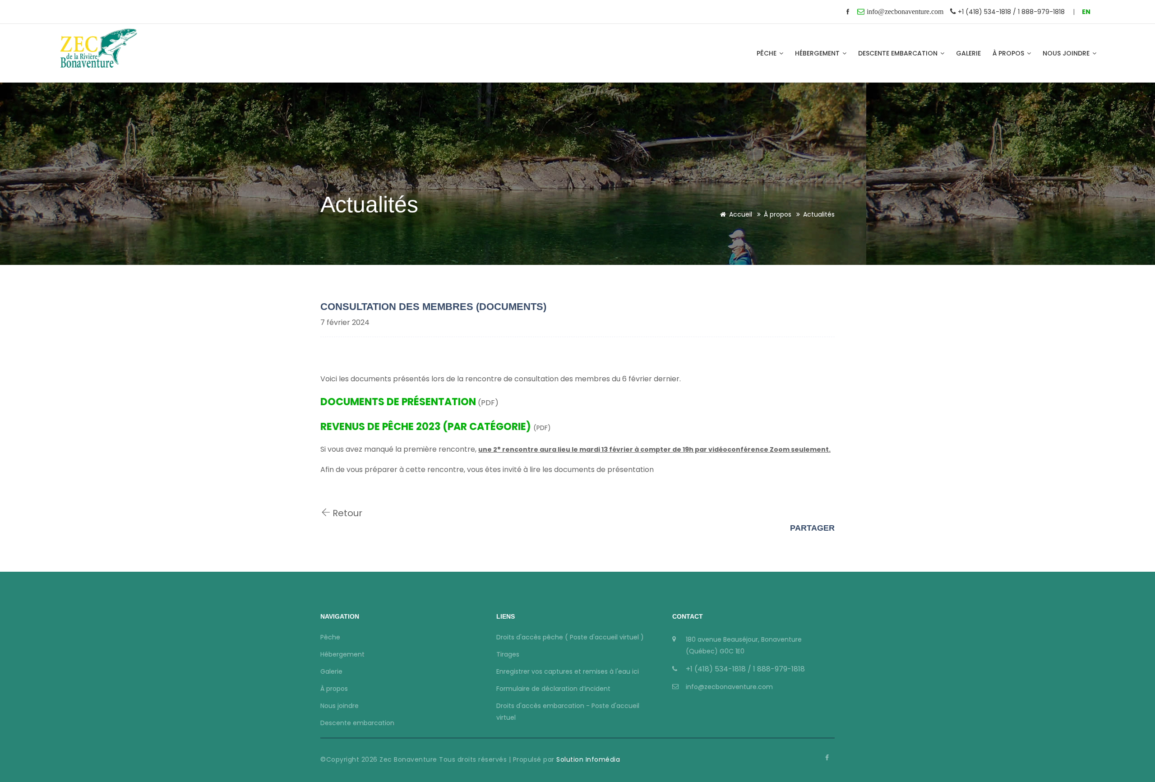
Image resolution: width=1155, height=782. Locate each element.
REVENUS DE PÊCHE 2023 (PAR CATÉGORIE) (425, 427)
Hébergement (818, 53)
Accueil (740, 214)
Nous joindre (1067, 53)
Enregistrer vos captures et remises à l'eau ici (567, 671)
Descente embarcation (898, 53)
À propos (1009, 53)
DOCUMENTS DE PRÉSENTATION (398, 402)
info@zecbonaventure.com (729, 686)
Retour (346, 513)
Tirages (507, 654)
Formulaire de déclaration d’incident (553, 688)
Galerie (968, 53)
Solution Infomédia (587, 759)
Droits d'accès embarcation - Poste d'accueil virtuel (567, 711)
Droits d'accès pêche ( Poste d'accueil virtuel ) (570, 637)
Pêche (767, 53)
